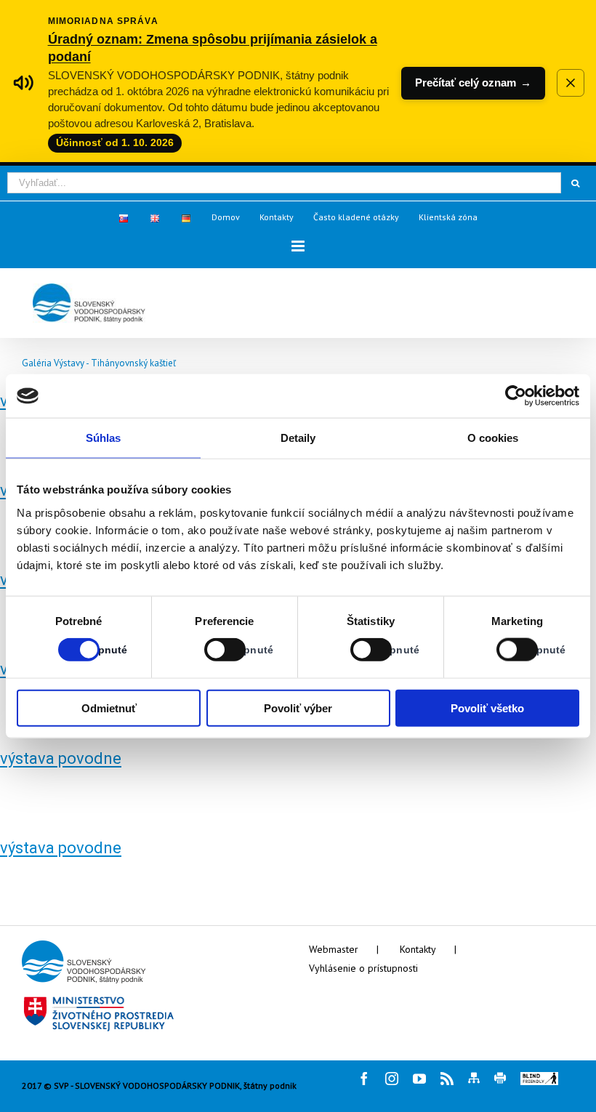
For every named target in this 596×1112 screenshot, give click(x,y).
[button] (298, 246)
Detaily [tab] (298, 438)
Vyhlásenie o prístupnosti (363, 968)
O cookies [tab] (493, 438)
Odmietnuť (109, 707)
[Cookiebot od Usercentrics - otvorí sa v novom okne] (515, 396)
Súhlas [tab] (103, 438)
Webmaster (333, 949)
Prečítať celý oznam (473, 82)
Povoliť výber (298, 707)
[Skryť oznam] (570, 83)
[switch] (209, 649)
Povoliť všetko (487, 707)
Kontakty (418, 949)
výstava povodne (60, 758)
